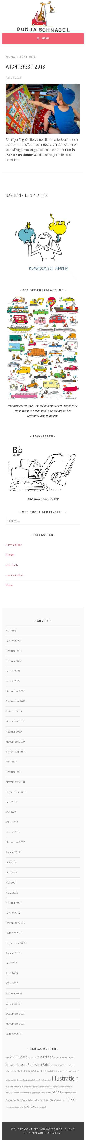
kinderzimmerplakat (42, 1086)
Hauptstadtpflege (30, 1079)
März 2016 (12, 983)
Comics (9, 1071)
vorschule (18, 1107)
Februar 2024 (14, 661)
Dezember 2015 (15, 1013)
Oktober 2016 (14, 933)
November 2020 (15, 721)
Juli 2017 (11, 862)
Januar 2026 (13, 641)
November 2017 (15, 842)
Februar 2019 (14, 772)
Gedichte (51, 1071)
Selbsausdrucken (35, 1100)
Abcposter (32, 1057)
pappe (57, 1092)
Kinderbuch (27, 1086)
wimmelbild (40, 1107)
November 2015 (15, 1024)
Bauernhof (69, 1057)
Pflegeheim (67, 1092)
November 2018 (15, 782)
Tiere (71, 1099)
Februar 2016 (14, 993)
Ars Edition (45, 1057)
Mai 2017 (11, 882)
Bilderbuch (16, 1064)
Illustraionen (45, 1079)
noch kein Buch (15, 575)
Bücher (10, 555)
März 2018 (12, 822)
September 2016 (15, 943)
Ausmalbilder (13, 545)
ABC (8, 1057)
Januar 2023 (13, 681)
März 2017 (12, 892)
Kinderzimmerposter (62, 1086)
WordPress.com (49, 1133)
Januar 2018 (13, 832)
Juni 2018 (11, 802)
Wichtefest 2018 (26, 66)
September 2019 (15, 752)
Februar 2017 (14, 903)
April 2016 (12, 973)
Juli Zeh (9, 1086)
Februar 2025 (14, 651)
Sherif (46, 1100)
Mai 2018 (11, 812)
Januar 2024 (13, 671)
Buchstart (34, 1064)
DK (25, 1071)
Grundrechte (62, 1071)
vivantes (10, 1107)
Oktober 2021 (14, 711)
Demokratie (18, 1071)
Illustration (65, 1078)
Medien (36, 1092)
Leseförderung (26, 1092)
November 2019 (15, 741)
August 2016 (13, 953)
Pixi (75, 1092)
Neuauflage (46, 1092)
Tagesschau (60, 1100)
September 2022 (15, 701)
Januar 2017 (13, 913)
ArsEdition (59, 1057)
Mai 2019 (11, 762)
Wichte (29, 1106)
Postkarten (11, 1100)
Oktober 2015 (14, 1034)
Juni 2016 (11, 963)
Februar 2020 (14, 731)
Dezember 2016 (15, 923)
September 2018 (15, 792)
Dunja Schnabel (34, 1071)
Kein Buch (12, 565)
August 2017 (13, 852)
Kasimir (17, 1086)
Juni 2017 (11, 872)
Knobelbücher (12, 1092)
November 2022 (15, 691)
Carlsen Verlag (67, 1065)
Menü (45, 38)
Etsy (44, 1071)
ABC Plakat (18, 1057)
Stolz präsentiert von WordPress (36, 1129)
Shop (52, 1100)
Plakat (9, 585)
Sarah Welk (21, 1100)
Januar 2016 (13, 1003)
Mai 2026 (11, 631)
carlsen (57, 1065)
